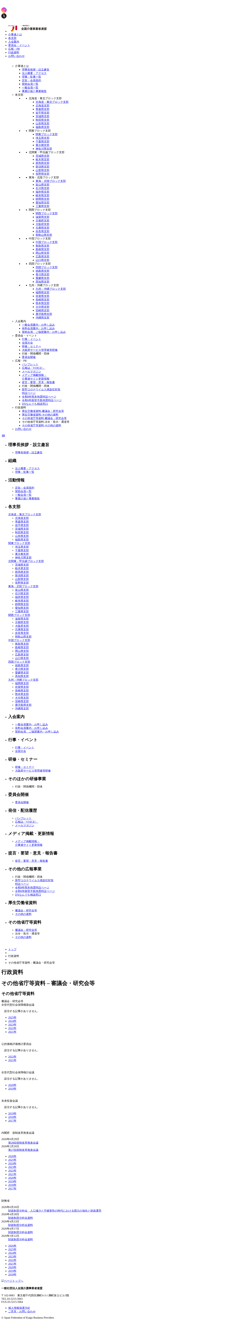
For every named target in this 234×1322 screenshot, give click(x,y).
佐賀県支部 (42, 296)
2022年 (12, 1028)
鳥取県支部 (42, 245)
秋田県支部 (42, 119)
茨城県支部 (42, 155)
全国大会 (27, 342)
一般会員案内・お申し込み (38, 324)
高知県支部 (42, 281)
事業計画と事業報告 (34, 91)
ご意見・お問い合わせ (22, 1311)
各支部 (12, 38)
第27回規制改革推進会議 (23, 1149)
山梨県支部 (42, 170)
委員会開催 (29, 357)
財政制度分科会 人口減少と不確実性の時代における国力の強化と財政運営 (54, 1210)
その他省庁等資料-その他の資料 (41, 425)
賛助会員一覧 (30, 83)
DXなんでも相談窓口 (35, 403)
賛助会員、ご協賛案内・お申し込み (44, 331)
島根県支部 (42, 249)
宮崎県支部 (42, 310)
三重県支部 (42, 206)
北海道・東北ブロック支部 (52, 101)
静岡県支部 (42, 199)
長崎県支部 (42, 299)
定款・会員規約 (31, 80)
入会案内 (13, 41)
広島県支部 (42, 256)
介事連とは (15, 34)
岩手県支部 (42, 112)
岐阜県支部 (42, 195)
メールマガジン (31, 371)
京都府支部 (42, 220)
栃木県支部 (42, 159)
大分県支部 (42, 306)
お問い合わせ (16, 56)
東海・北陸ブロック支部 (51, 181)
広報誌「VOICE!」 (33, 367)
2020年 (12, 1085)
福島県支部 (42, 127)
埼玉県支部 (42, 137)
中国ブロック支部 (47, 242)
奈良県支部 (42, 231)
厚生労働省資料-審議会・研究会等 (43, 411)
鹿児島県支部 (44, 314)
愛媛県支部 (42, 278)
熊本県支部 (42, 303)
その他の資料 (23, 914)
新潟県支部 (42, 166)
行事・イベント (31, 339)
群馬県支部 (42, 163)
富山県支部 (42, 184)
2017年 (12, 1120)
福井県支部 (42, 191)
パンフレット (30, 364)
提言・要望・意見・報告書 (38, 382)
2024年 (12, 1021)
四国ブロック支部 (47, 267)
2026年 (12, 1156)
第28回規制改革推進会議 (23, 1142)
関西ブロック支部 (47, 213)
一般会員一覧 (30, 87)
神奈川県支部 (44, 148)
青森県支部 (42, 109)
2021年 (12, 1031)
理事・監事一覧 (31, 76)
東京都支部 (42, 145)
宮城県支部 (42, 116)
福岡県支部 (42, 292)
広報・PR (14, 48)
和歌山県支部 (44, 234)
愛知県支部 (42, 202)
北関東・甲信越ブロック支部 (26, 561)
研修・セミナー (31, 346)
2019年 (12, 1088)
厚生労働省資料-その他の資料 (40, 414)
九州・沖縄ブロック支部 (51, 288)
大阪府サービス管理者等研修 (40, 349)
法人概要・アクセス (34, 73)
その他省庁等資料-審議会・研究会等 (44, 418)
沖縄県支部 (42, 317)
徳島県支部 (42, 270)
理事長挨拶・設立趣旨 (35, 69)
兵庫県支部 (42, 227)
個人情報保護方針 (19, 1307)
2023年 (12, 1024)
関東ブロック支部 (47, 134)
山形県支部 (42, 123)
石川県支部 (42, 188)
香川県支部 (42, 274)
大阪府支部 (42, 224)
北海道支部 (42, 105)
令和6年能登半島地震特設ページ (42, 400)
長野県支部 (42, 173)
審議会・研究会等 (26, 910)
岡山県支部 (42, 252)
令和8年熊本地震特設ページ (39, 396)
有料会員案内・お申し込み (38, 328)
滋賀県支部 (42, 216)
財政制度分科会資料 (20, 1217)
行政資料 (13, 52)
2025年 (12, 1017)
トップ (12, 949)
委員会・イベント (19, 45)
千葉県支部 (42, 141)
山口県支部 (42, 260)
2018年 (12, 1117)
